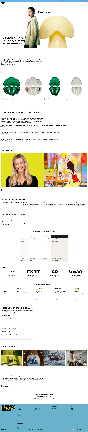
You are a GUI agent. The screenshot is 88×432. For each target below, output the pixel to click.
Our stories (19, 409)
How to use (54, 410)
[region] (44, 248)
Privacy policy (47, 399)
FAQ (53, 409)
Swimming (19, 420)
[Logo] (3, 3)
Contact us (54, 408)
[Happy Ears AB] (8, 408)
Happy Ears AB (4, 429)
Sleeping (18, 415)
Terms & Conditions (32, 429)
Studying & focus (20, 423)
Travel (18, 419)
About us (18, 408)
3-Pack (36, 410)
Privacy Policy (38, 429)
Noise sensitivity (20, 416)
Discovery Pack (37, 408)
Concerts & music (20, 418)
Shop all (36, 412)
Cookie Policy (44, 429)
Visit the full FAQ (4, 311)
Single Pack (37, 409)
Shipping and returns (55, 412)
